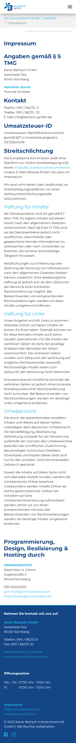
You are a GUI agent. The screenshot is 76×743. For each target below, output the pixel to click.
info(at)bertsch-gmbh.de (23, 652)
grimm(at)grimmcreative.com (27, 592)
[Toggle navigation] (70, 7)
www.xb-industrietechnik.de (26, 657)
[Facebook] (6, 734)
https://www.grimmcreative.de (27, 596)
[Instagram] (14, 734)
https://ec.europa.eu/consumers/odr (42, 167)
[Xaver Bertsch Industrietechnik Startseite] (15, 7)
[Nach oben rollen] (70, 737)
